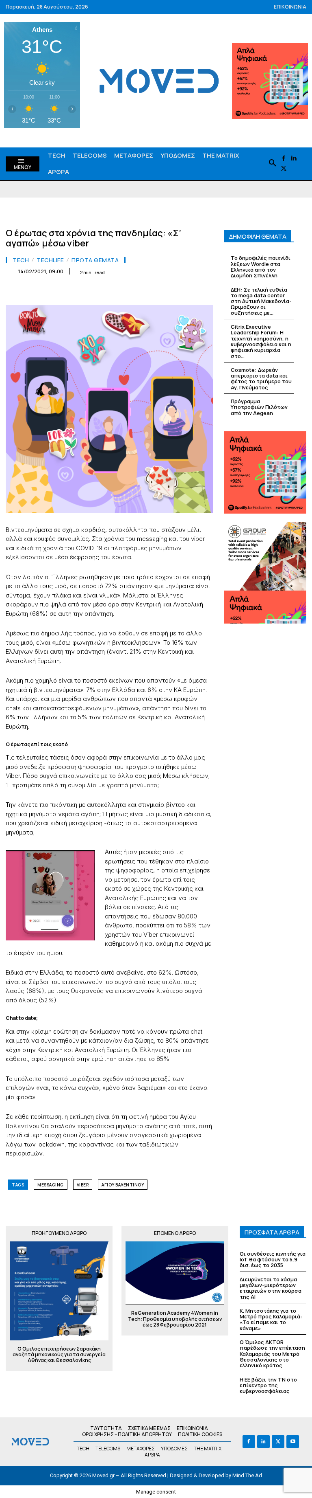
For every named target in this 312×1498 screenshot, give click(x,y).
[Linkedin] (294, 159)
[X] (284, 169)
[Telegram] (148, 291)
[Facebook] (284, 159)
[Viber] (166, 291)
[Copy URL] (185, 291)
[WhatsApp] (92, 291)
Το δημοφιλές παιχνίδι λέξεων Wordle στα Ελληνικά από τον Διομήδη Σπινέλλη (260, 266)
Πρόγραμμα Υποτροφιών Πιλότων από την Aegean (259, 407)
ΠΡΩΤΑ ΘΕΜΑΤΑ (95, 260)
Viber (83, 1185)
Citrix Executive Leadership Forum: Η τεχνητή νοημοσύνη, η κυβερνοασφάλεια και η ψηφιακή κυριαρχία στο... (261, 341)
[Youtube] (292, 1441)
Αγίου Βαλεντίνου (123, 1185)
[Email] (129, 291)
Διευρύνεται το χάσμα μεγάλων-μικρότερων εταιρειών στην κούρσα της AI (270, 1288)
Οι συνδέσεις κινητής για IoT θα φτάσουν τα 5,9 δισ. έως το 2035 (273, 1259)
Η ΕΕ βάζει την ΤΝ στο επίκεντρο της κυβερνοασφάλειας (268, 1385)
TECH (21, 260)
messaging (50, 1185)
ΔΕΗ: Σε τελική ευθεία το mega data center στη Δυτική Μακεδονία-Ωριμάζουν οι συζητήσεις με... (261, 301)
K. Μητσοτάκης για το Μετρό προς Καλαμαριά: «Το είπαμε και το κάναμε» (271, 1319)
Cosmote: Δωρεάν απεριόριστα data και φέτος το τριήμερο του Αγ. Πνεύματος (261, 378)
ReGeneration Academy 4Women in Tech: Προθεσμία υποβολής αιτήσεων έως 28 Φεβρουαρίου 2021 (175, 1319)
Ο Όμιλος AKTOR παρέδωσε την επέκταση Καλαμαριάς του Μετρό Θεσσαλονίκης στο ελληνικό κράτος (272, 1353)
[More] (204, 291)
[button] (272, 163)
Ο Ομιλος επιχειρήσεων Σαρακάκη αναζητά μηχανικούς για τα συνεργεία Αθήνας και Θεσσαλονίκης (59, 1355)
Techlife (50, 260)
